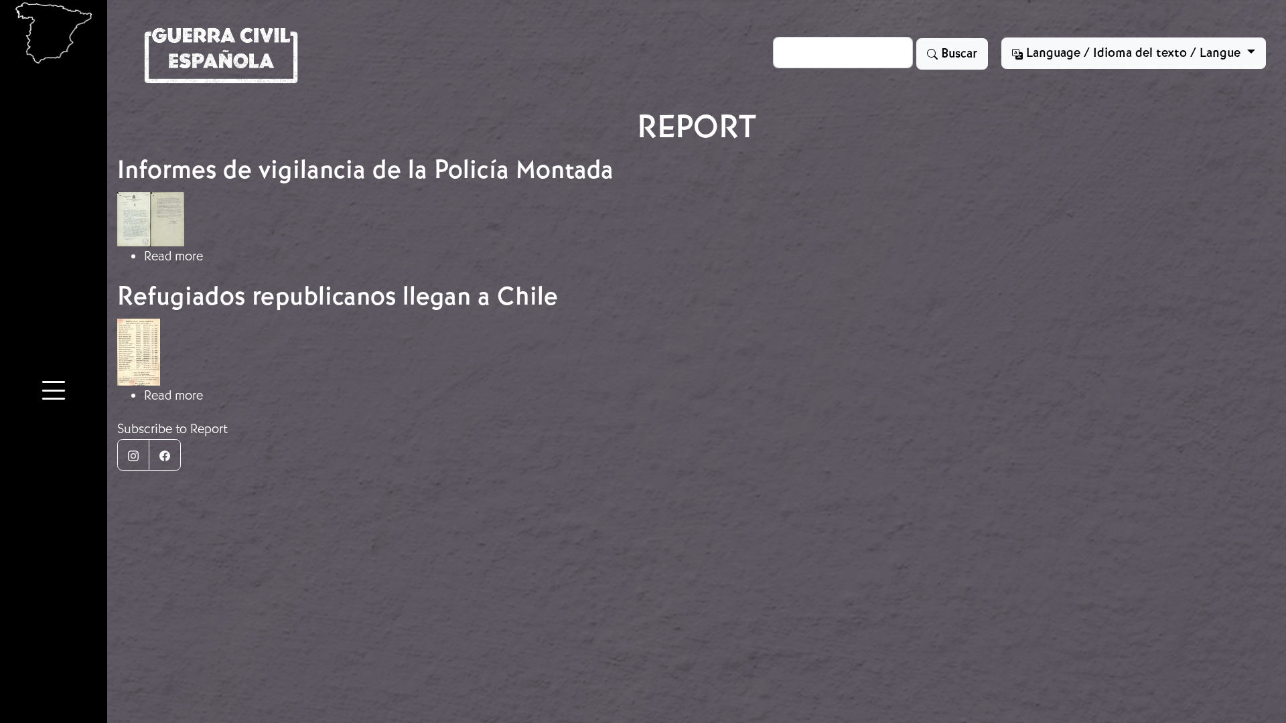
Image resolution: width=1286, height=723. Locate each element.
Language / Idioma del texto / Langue (1133, 53)
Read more (173, 256)
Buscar (957, 54)
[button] (53, 392)
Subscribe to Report (172, 428)
